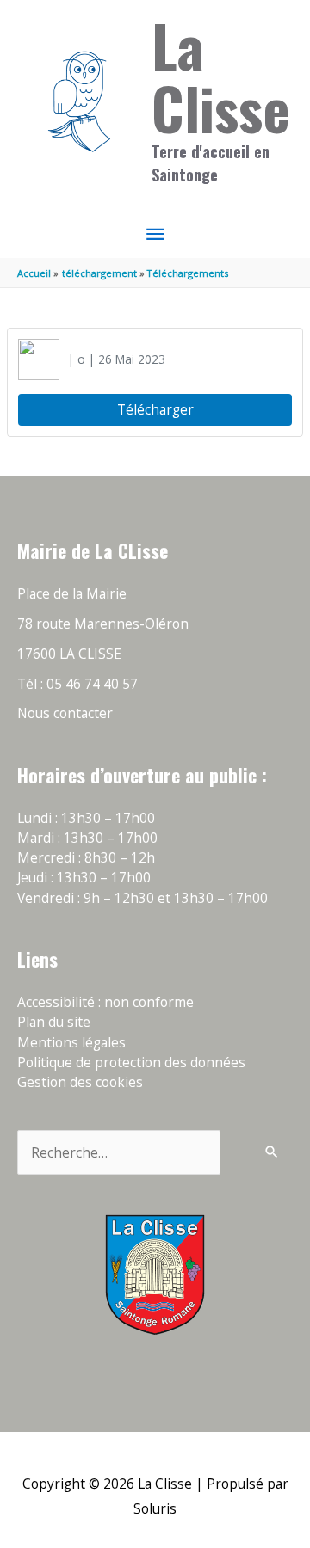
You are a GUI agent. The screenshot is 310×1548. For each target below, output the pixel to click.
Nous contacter (65, 712)
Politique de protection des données (131, 1062)
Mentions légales (71, 1042)
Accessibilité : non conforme (105, 1001)
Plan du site (53, 1021)
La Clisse (221, 76)
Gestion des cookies (80, 1081)
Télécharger (155, 409)
